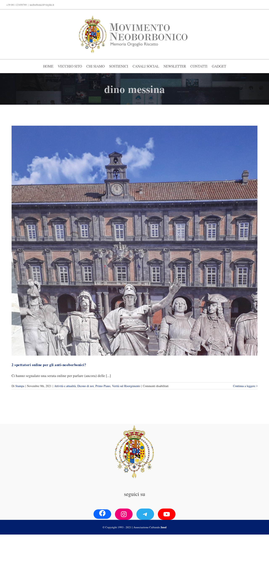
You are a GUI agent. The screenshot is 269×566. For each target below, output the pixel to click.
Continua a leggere (244, 386)
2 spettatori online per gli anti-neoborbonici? (49, 364)
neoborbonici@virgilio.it (42, 4)
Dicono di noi (85, 386)
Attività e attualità (65, 386)
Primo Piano (102, 386)
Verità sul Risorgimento (126, 386)
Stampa (19, 386)
